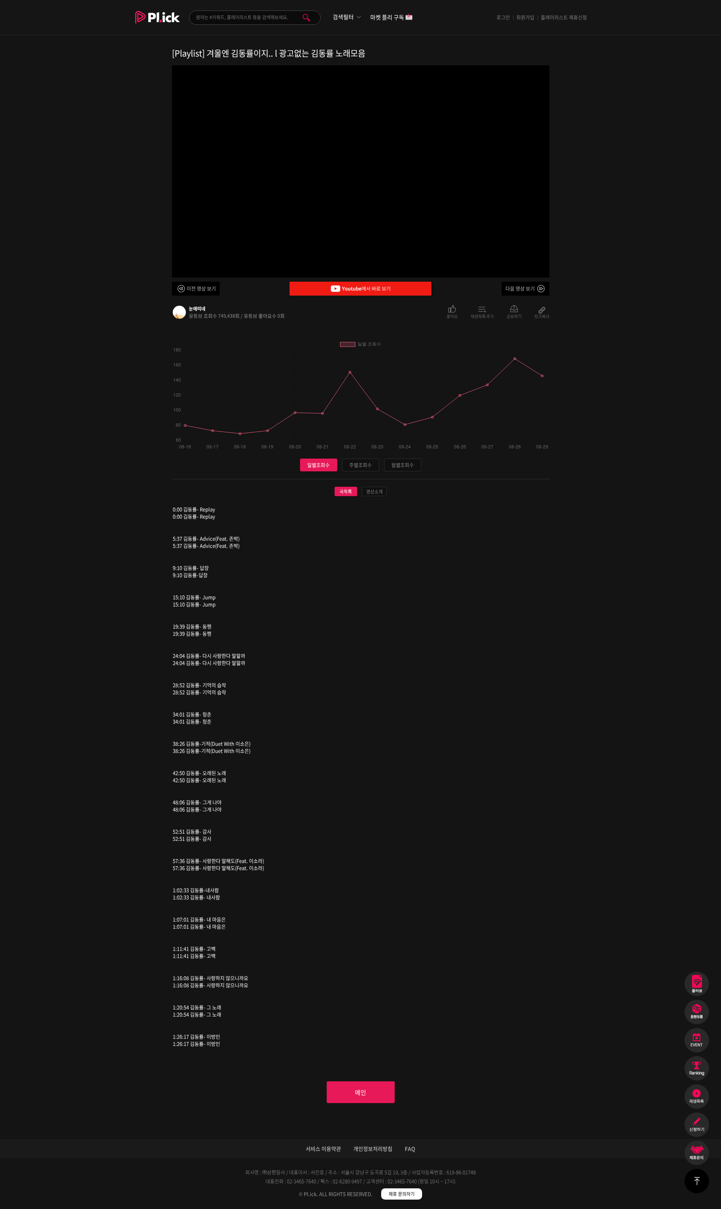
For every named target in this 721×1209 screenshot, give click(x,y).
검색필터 (343, 17)
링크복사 (541, 315)
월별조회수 (402, 464)
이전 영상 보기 (201, 288)
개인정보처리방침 (372, 1148)
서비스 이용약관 (323, 1148)
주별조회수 (360, 464)
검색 (306, 18)
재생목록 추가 (482, 315)
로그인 (503, 17)
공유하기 (514, 315)
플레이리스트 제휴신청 (564, 17)
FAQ (410, 1148)
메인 (360, 1092)
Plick (157, 23)
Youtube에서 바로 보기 (360, 289)
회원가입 (525, 17)
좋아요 (452, 315)
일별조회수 (318, 464)
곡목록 (345, 491)
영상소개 (374, 491)
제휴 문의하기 (402, 1194)
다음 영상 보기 (520, 288)
